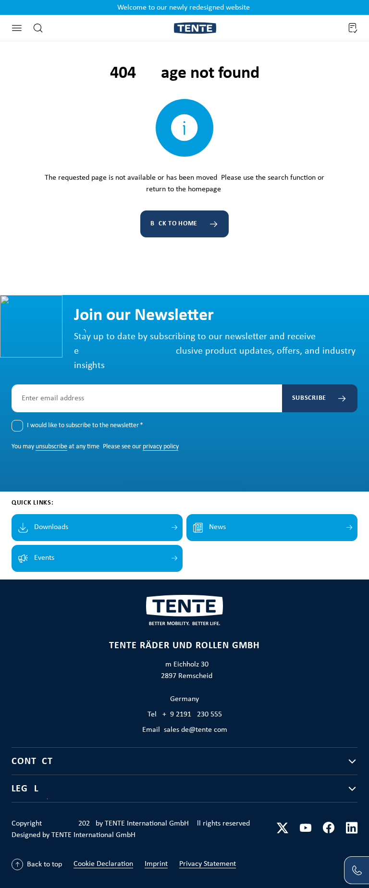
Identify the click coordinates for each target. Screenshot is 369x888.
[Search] (38, 28)
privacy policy (160, 446)
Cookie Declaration (103, 864)
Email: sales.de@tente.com (184, 730)
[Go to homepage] (195, 28)
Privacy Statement (207, 864)
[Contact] (356, 870)
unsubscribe (51, 446)
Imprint (156, 864)
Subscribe (309, 398)
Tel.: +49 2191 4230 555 (185, 714)
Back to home (173, 223)
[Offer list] (352, 28)
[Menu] (17, 28)
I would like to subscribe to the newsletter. (85, 425)
